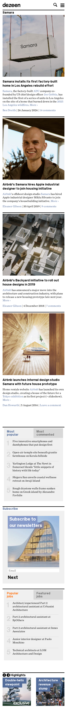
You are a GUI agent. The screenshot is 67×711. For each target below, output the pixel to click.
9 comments (49, 206)
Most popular (12, 433)
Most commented (45, 433)
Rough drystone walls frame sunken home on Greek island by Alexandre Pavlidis (34, 490)
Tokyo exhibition (13, 396)
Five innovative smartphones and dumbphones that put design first (32, 443)
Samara (7, 91)
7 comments (53, 305)
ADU (37, 91)
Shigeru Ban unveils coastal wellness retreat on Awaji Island (34, 479)
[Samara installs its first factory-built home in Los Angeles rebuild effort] (33, 47)
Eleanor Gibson (12, 206)
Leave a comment (50, 405)
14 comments (48, 110)
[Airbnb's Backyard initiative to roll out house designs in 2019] (33, 246)
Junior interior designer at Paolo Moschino (32, 640)
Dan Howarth (11, 405)
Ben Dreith (9, 110)
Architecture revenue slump (48, 684)
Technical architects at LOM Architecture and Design (29, 652)
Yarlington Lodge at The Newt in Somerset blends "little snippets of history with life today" (33, 465)
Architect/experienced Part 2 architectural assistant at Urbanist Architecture (33, 604)
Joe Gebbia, (51, 94)
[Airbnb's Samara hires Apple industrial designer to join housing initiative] (33, 150)
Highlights (18, 675)
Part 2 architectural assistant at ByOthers (32, 618)
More (34, 105)
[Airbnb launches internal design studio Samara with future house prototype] (33, 345)
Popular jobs (12, 595)
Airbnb (7, 194)
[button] (55, 4)
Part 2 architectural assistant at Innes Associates (35, 629)
